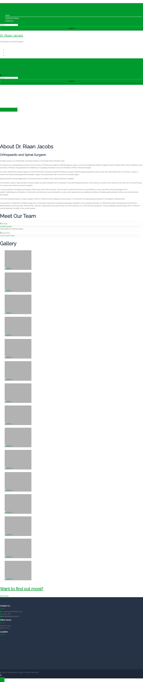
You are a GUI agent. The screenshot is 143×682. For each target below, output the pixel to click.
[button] (4, 596)
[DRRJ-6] (18, 570)
